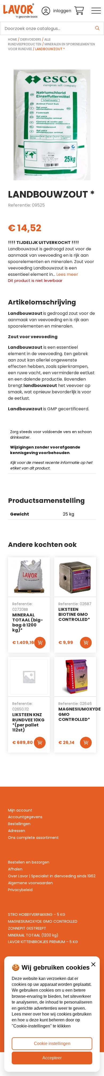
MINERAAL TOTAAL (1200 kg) (33, 935)
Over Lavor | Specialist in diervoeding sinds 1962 (51, 876)
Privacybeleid (20, 889)
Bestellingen (19, 823)
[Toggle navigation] (96, 11)
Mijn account (20, 810)
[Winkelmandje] (82, 11)
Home (12, 39)
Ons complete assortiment (33, 837)
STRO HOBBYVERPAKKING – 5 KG (36, 914)
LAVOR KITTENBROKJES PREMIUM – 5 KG (43, 941)
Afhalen (15, 869)
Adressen (16, 830)
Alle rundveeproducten (29, 41)
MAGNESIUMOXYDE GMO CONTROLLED (42, 921)
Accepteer (52, 1058)
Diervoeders (30, 39)
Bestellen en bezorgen (28, 862)
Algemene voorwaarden (30, 883)
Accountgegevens (25, 817)
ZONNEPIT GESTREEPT (27, 928)
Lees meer (67, 274)
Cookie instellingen (52, 1043)
